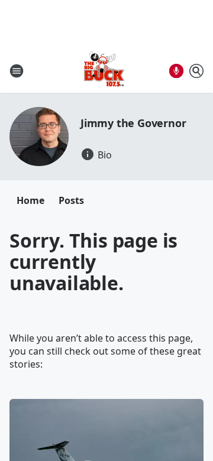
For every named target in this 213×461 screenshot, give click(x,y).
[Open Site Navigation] (16, 71)
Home (30, 200)
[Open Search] (196, 71)
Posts (71, 200)
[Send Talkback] (176, 71)
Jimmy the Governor (133, 123)
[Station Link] (104, 70)
